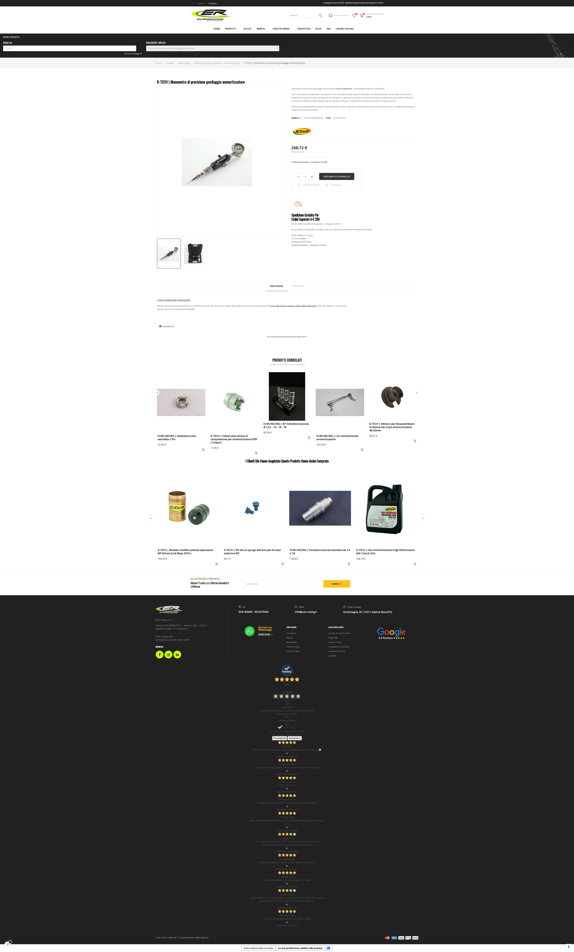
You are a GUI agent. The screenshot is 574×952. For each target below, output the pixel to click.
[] (202, 450)
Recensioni (298, 286)
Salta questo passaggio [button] (132, 54)
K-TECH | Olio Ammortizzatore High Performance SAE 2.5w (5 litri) (385, 551)
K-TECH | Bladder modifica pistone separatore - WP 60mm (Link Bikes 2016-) (186, 551)
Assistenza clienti (337, 651)
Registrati (333, 637)
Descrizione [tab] (276, 286)
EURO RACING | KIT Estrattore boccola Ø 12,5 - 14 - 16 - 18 (286, 425)
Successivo (295, 738)
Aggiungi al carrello (337, 176)
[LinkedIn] (177, 654)
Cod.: (329, 117)
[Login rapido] (193, 2)
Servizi (290, 637)
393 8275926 (306, 242)
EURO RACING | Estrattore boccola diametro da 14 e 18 (320, 551)
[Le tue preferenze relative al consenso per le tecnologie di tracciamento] (569, 947)
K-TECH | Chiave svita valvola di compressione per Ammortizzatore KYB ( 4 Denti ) (234, 439)
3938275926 (264, 634)
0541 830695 (300, 238)
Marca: (295, 117)
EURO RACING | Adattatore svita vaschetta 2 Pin (177, 437)
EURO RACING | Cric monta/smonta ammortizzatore (337, 437)
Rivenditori (292, 642)
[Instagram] (168, 654)
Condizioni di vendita (339, 646)
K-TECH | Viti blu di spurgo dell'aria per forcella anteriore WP (252, 551)
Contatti (332, 655)
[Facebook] (159, 654)
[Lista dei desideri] (354, 15)
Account (200, 3)
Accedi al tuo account (339, 633)
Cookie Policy (293, 651)
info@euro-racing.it (304, 235)
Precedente (279, 738)
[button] (287, 37)
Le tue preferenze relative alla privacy (300, 948)
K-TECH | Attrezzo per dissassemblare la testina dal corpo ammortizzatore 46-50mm (392, 427)
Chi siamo (291, 633)
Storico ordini (335, 642)
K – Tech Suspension (311, 117)
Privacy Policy (293, 646)
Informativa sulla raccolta (258, 948)
